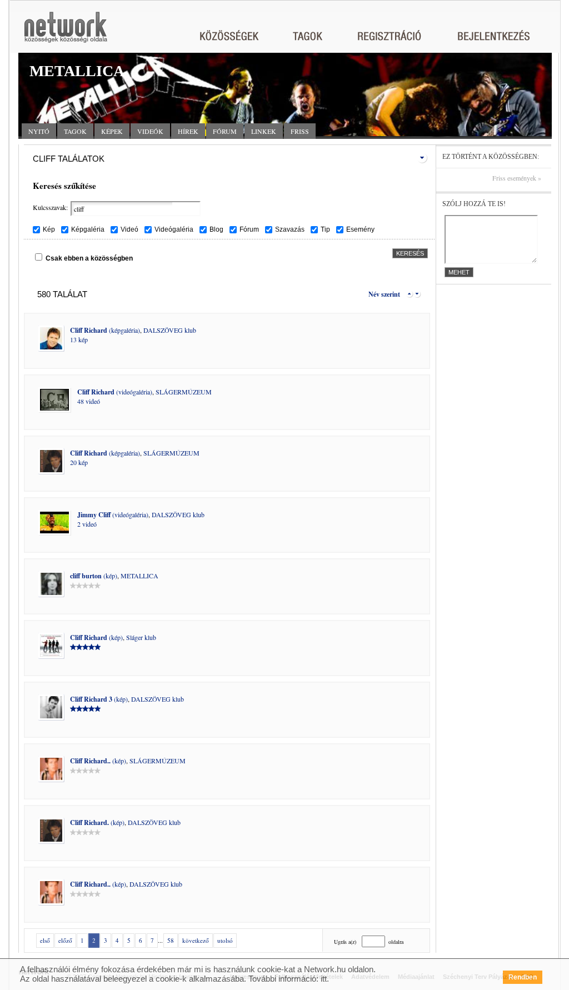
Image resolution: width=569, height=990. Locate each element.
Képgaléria (87, 229)
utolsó (225, 940)
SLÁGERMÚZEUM (184, 391)
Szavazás (290, 229)
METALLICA (139, 575)
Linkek (263, 131)
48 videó (88, 401)
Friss (300, 131)
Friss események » (516, 178)
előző (65, 940)
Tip (325, 229)
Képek (112, 131)
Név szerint (384, 294)
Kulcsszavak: (50, 207)
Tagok (75, 131)
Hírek (188, 131)
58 (170, 940)
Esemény (360, 229)
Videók (150, 131)
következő (195, 940)
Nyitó (38, 131)
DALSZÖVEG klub (169, 330)
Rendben (522, 977)
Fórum (225, 131)
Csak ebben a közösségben (89, 258)
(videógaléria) (114, 391)
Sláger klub (141, 637)
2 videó (87, 523)
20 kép (79, 462)
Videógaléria (173, 229)
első (45, 940)
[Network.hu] (65, 32)
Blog (216, 229)
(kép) (93, 575)
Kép (49, 229)
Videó (129, 229)
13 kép (79, 339)
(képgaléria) (105, 330)
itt (324, 978)
